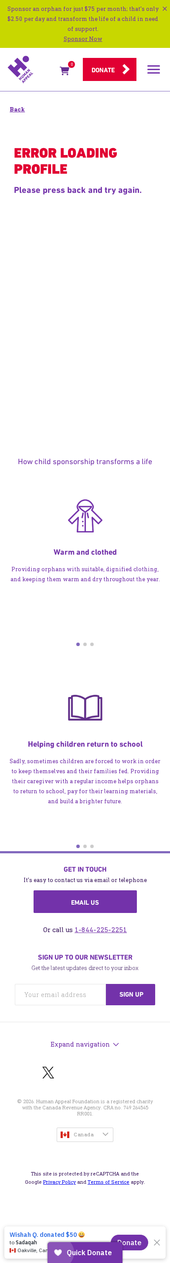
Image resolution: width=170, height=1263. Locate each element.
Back (17, 109)
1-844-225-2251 (101, 930)
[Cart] (64, 72)
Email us (85, 902)
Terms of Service (108, 1182)
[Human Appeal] (31, 69)
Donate (103, 70)
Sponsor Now (83, 39)
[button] (78, 644)
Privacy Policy (59, 1182)
